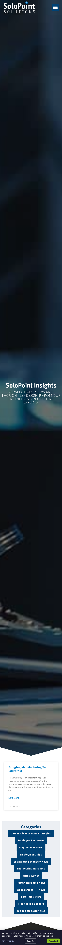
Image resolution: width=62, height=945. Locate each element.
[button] (55, 7)
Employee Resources (31, 840)
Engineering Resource (31, 868)
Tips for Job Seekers (31, 903)
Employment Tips (31, 854)
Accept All (53, 940)
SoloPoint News (31, 896)
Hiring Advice (31, 875)
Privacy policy (8, 941)
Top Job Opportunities (31, 911)
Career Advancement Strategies (31, 833)
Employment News (31, 847)
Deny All (30, 940)
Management (25, 889)
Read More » (14, 798)
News (42, 889)
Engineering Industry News (31, 861)
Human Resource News (31, 882)
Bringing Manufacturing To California (27, 769)
